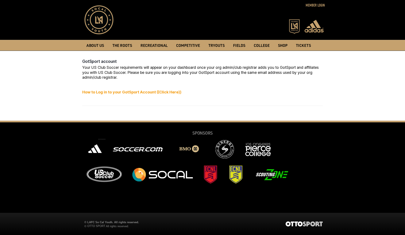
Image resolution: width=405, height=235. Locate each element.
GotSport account (99, 61)
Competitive (188, 45)
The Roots (122, 45)
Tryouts (216, 45)
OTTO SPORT (96, 226)
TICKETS (303, 45)
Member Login (315, 5)
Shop (283, 45)
